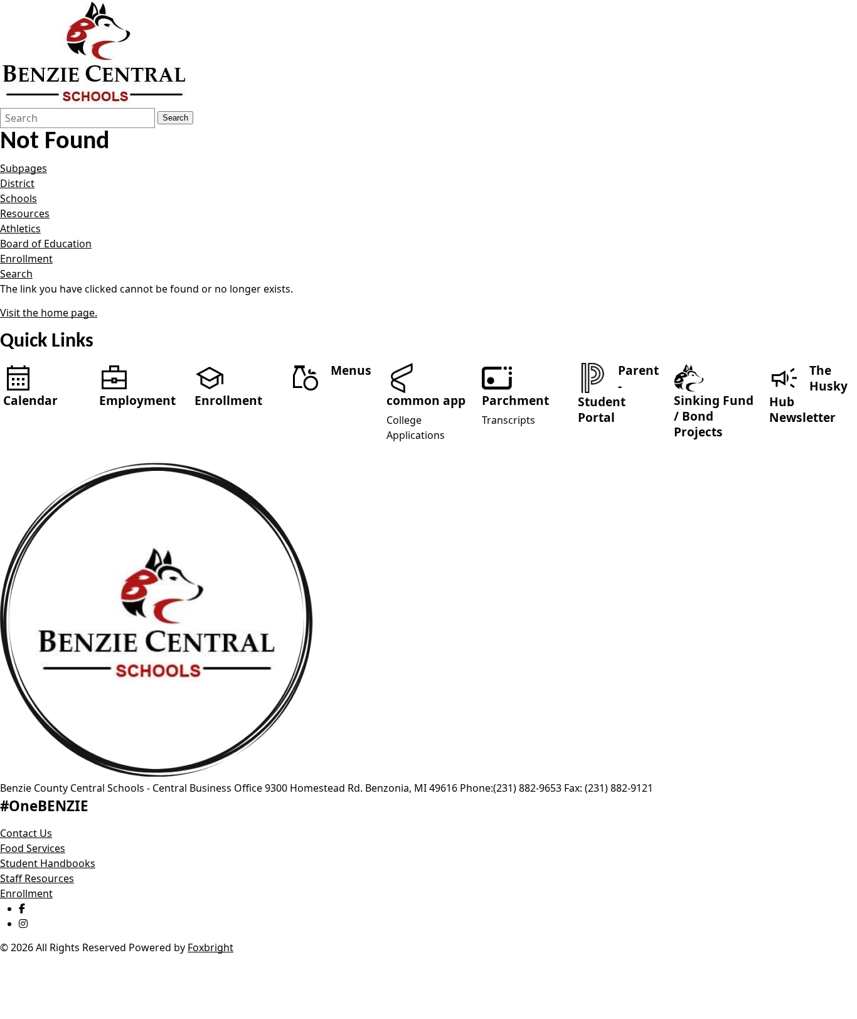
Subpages (23, 168)
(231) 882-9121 (619, 788)
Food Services (32, 848)
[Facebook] (22, 908)
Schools (18, 198)
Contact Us (26, 833)
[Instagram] (23, 923)
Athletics (20, 228)
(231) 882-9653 (527, 788)
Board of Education (46, 244)
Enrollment (26, 259)
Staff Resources (37, 878)
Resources (25, 213)
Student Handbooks (47, 863)
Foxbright (210, 947)
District (17, 183)
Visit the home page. (48, 313)
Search (175, 117)
